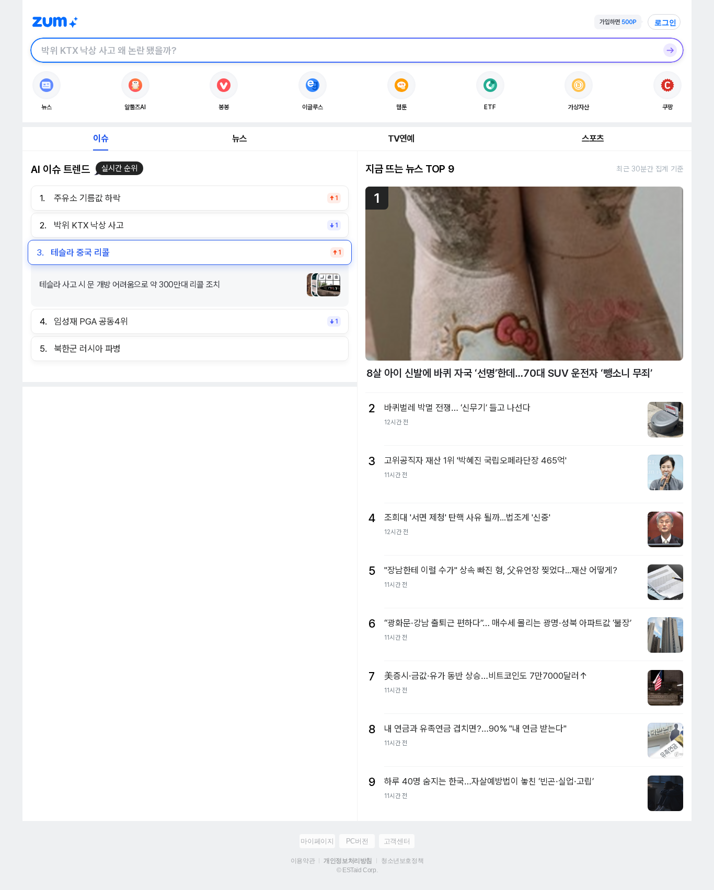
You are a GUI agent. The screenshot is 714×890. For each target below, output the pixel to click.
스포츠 (593, 138)
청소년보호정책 (402, 860)
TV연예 (401, 138)
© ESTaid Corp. (357, 870)
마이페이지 (317, 841)
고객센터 (397, 841)
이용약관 (303, 860)
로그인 (665, 22)
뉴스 (239, 138)
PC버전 (357, 841)
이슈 (100, 138)
